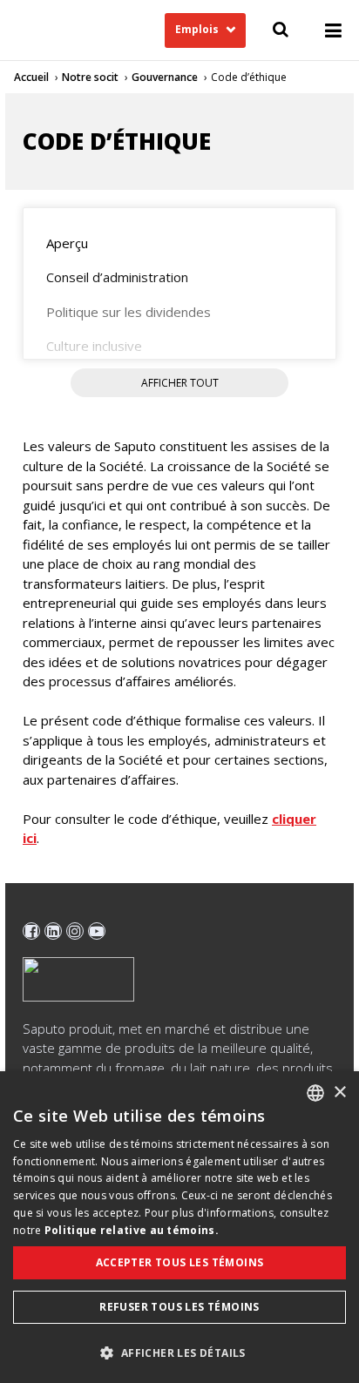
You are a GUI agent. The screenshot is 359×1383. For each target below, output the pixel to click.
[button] (179, 1352)
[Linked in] (53, 931)
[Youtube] (96, 931)
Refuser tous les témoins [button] (179, 1306)
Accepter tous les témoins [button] (180, 1262)
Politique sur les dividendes (128, 311)
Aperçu (67, 243)
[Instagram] (75, 931)
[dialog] (179, 1227)
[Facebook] (31, 931)
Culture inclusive (94, 345)
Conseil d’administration (117, 277)
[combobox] (315, 1093)
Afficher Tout (180, 382)
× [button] (339, 1092)
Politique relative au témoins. (131, 1230)
